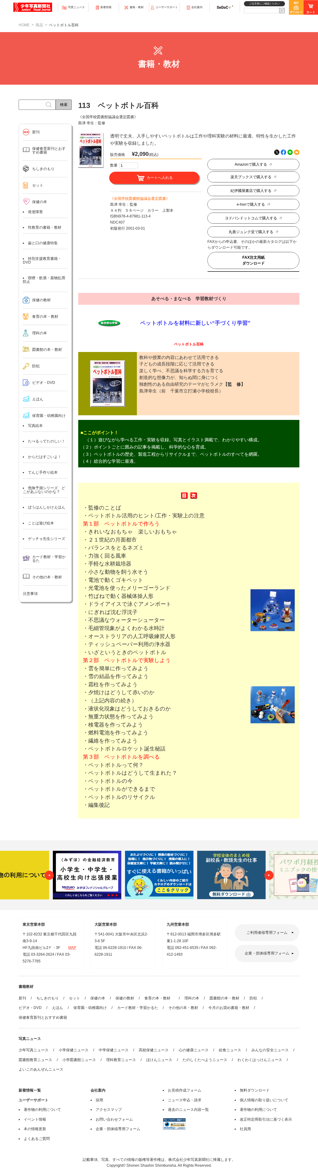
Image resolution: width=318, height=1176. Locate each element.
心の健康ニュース (194, 1050)
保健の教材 (124, 998)
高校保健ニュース (154, 1050)
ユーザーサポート (33, 1100)
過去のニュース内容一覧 (188, 1110)
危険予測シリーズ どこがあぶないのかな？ (44, 490)
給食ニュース (230, 1050)
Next (269, 875)
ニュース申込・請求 (184, 1100)
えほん (57, 1008)
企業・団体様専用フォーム (267, 953)
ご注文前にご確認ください (264, 3)
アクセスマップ (109, 1110)
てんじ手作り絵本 (43, 472)
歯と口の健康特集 (43, 243)
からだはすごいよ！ (44, 457)
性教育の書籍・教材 (44, 227)
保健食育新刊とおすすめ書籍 (43, 1017)
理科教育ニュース (121, 1060)
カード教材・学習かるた (137, 1008)
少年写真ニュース (33, 1050)
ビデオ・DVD (30, 1008)
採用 (99, 1100)
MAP (72, 948)
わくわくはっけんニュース (259, 1060)
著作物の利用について (42, 1110)
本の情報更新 (35, 1129)
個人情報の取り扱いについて (264, 1100)
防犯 (253, 998)
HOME (24, 25)
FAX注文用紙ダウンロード (253, 260)
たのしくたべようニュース (205, 1060)
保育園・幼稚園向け (49, 416)
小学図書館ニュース (79, 1060)
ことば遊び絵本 (41, 523)
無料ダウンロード (255, 1090)
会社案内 (98, 1090)
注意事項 (30, 594)
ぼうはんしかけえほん (46, 507)
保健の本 (97, 998)
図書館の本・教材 (224, 998)
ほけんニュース (159, 1060)
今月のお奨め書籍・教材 (228, 1008)
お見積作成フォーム (184, 1090)
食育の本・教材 (159, 998)
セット (74, 998)
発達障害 (35, 212)
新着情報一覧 (30, 1090)
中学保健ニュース (114, 1050)
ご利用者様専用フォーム (267, 933)
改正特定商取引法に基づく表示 (266, 1119)
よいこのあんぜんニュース (41, 1069)
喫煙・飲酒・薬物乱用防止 (44, 280)
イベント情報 (35, 1119)
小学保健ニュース (73, 1050)
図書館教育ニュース (35, 1060)
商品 (39, 25)
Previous (49, 875)
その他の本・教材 (183, 1008)
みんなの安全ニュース (270, 1050)
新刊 (22, 998)
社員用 (245, 1129)
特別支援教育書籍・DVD (42, 260)
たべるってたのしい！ (46, 441)
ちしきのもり (47, 998)
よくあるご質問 (37, 1139)
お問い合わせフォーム (114, 1119)
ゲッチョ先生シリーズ (46, 539)
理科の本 (191, 998)
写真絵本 (35, 426)
